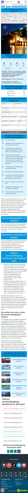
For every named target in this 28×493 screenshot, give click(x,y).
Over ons (4, 481)
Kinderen (12, 121)
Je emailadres (17, 103)
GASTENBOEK (19, 483)
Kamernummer (24, 116)
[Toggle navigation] (25, 2)
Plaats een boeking (14, 132)
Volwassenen (5, 121)
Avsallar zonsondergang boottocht (13, 413)
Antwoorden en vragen (7, 486)
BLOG (17, 481)
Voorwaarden (5, 485)
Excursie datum (5, 107)
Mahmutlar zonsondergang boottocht (14, 408)
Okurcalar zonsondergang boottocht (14, 436)
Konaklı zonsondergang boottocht (13, 422)
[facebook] (4, 465)
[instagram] (9, 465)
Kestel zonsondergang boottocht (13, 441)
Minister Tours (8, 1)
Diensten (4, 483)
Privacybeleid (5, 488)
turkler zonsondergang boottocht (13, 431)
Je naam (4, 103)
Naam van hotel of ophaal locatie (9, 116)
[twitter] (19, 465)
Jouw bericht (4, 125)
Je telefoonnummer (6, 112)
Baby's (20, 121)
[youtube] (24, 465)
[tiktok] (14, 465)
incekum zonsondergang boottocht (13, 418)
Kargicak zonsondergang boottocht (13, 427)
